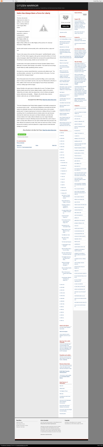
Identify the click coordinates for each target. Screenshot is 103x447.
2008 (62, 301)
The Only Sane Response (66, 241)
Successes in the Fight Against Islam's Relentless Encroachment (65, 401)
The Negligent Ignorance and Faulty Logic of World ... (66, 258)
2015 (62, 160)
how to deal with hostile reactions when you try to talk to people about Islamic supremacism (80, 174)
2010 (62, 295)
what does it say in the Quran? (80, 291)
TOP (102, 445)
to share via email (77, 283)
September (64, 170)
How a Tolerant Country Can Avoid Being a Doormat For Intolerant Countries (65, 119)
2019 (62, 149)
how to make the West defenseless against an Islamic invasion (80, 179)
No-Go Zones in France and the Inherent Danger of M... (66, 221)
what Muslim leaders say (79, 295)
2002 (62, 317)
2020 (62, 146)
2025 (62, 132)
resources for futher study (79, 236)
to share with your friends (79, 286)
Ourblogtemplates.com (21, 445)
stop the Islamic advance (79, 246)
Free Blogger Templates (6, 445)
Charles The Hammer (78, 133)
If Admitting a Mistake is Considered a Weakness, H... (66, 206)
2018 (62, 152)
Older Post (54, 145)
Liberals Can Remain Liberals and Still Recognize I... (65, 264)
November (64, 165)
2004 (62, 312)
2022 (62, 141)
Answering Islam (63, 413)
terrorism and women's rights (79, 273)
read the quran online (78, 228)
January (63, 193)
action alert (76, 118)
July (62, 176)
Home (37, 145)
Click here (65, 359)
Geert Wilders (77, 163)
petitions (76, 217)
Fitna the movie (77, 155)
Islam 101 (61, 385)
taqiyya (76, 83)
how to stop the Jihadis (78, 188)
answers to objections (78, 121)
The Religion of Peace (64, 391)
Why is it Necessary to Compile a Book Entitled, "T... (67, 273)
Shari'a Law (76, 241)
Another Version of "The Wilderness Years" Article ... (66, 231)
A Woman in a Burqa (63, 60)
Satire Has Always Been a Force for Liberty (33, 13)
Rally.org (81, 22)
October (63, 168)
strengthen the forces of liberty (80, 258)
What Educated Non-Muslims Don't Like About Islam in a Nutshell (65, 43)
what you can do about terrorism (80, 298)
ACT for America (77, 116)
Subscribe (65, 26)
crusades (76, 135)
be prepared (76, 130)
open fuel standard (78, 215)
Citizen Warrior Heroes (20, 423)
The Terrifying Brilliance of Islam (65, 39)
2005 (62, 309)
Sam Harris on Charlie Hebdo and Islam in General (66, 196)
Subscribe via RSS (63, 32)
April (62, 184)
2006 (62, 306)
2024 (62, 135)
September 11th (77, 238)
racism (75, 225)
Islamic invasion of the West (79, 204)
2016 (62, 157)
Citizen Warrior (27, 5)
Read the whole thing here (49, 99)
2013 (62, 287)
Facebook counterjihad (78, 150)
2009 (62, 298)
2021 (62, 143)
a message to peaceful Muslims (80, 108)
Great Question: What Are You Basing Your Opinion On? (66, 279)
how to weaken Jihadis (78, 196)
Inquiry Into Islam (19, 422)
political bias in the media (79, 220)
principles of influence (78, 223)
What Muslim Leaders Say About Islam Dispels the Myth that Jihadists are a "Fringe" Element (65, 88)
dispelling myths (77, 141)
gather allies (76, 160)
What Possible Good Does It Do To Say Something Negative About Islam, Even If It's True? (65, 124)
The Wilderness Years (66, 234)
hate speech (76, 166)
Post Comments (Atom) (27, 147)
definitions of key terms (78, 138)
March (63, 187)
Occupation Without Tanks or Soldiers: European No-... (66, 211)
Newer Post (19, 145)
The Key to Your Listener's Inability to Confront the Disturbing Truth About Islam (65, 76)
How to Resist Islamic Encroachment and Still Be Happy (64, 67)
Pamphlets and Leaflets (64, 84)
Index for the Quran (63, 331)
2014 (62, 284)
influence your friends (78, 199)
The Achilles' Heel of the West (65, 102)
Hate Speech (62, 92)
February (63, 190)
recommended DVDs (78, 233)
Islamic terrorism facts (78, 207)
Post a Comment (20, 142)
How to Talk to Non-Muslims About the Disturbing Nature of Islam (80, 193)
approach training (77, 124)
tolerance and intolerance (79, 289)
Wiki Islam (61, 393)
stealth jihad (76, 244)
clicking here (76, 23)
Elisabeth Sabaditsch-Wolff (79, 147)
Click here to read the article (46, 434)
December (64, 162)
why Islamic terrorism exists (79, 302)
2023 (62, 138)
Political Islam (62, 388)
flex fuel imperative (78, 158)
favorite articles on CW (78, 153)
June (63, 179)
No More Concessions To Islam (22, 425)
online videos (76, 212)
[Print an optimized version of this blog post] (22, 135)
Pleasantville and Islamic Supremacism (48, 423)
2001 (62, 320)
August (63, 173)
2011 (62, 292)
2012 (62, 290)
